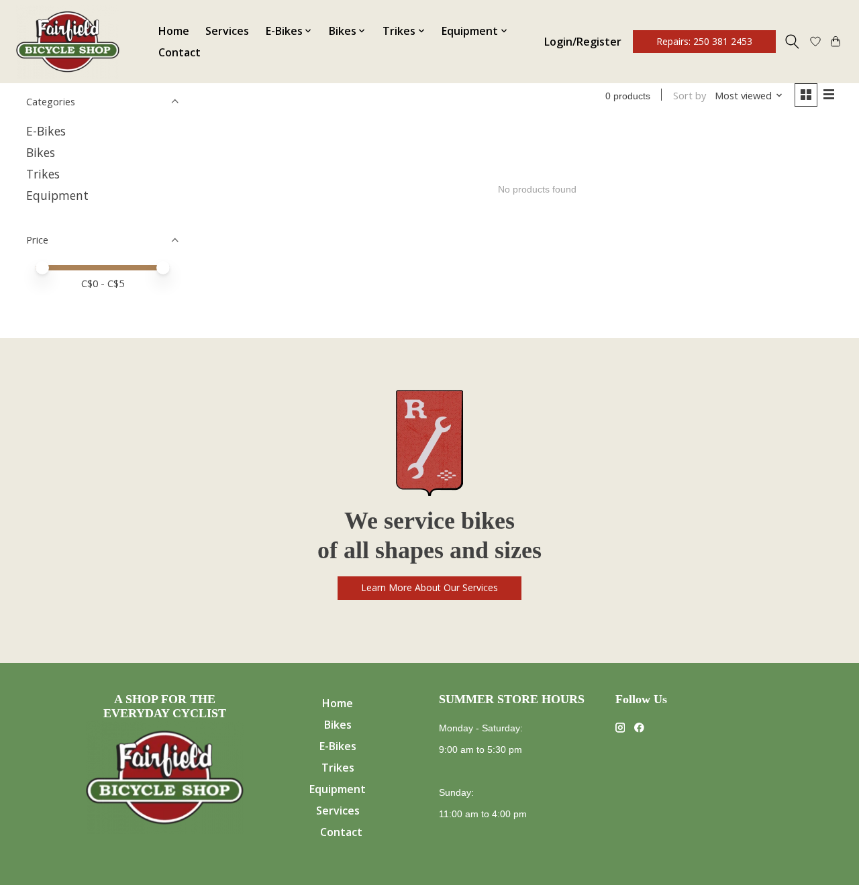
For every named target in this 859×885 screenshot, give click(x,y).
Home (173, 30)
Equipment (57, 195)
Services (227, 30)
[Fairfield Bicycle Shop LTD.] (67, 42)
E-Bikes (46, 131)
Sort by (689, 95)
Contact (179, 52)
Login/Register (582, 41)
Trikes (43, 174)
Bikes (40, 152)
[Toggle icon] (792, 42)
